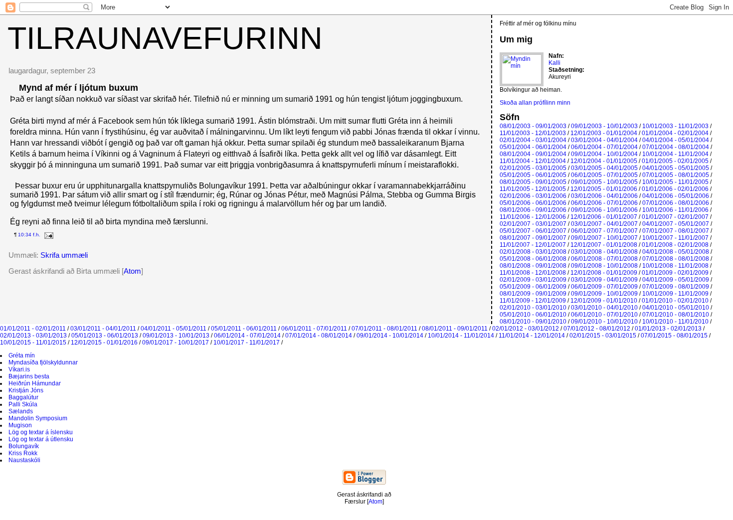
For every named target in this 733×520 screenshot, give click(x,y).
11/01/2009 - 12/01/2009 (533, 300)
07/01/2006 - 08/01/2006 (675, 202)
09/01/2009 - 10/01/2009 (604, 293)
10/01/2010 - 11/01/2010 (675, 321)
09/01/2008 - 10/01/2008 (604, 265)
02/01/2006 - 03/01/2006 (533, 195)
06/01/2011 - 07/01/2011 (314, 328)
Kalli (554, 62)
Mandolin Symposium (37, 418)
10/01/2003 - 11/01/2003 (675, 126)
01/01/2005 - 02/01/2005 (675, 161)
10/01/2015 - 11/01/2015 (33, 342)
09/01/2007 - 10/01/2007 (604, 237)
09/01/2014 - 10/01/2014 (390, 335)
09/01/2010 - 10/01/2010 (604, 321)
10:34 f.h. (29, 234)
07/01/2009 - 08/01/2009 (675, 286)
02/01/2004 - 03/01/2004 (533, 140)
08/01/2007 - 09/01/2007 (533, 237)
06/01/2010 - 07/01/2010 (604, 314)
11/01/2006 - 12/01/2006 (533, 216)
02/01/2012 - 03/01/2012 (525, 328)
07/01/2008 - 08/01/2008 (675, 258)
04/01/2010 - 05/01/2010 (675, 307)
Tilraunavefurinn (165, 37)
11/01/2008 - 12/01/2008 (533, 272)
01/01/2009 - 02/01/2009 (675, 272)
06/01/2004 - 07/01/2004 (604, 147)
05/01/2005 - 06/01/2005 (533, 175)
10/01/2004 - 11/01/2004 (675, 154)
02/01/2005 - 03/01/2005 (533, 168)
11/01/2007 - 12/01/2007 (533, 244)
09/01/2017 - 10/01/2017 (175, 342)
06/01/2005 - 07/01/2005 (604, 175)
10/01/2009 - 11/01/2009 (675, 293)
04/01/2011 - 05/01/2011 (173, 328)
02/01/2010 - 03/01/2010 (533, 307)
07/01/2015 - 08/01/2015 (674, 335)
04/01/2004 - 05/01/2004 (675, 140)
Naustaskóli (24, 460)
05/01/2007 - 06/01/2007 (533, 230)
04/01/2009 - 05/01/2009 (675, 279)
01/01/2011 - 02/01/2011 (33, 328)
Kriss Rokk (22, 453)
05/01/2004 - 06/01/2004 (533, 147)
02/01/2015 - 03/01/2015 (602, 335)
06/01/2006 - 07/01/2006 (604, 202)
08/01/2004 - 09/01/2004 (533, 154)
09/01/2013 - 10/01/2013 (176, 335)
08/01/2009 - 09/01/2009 (533, 293)
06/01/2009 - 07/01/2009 (604, 286)
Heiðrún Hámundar (34, 383)
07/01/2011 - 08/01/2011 (384, 328)
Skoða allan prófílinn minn (535, 102)
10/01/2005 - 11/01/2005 (675, 181)
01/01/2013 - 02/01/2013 (668, 328)
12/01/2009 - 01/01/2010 (603, 300)
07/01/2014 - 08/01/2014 (318, 335)
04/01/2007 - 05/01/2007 (675, 223)
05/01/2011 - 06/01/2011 (244, 328)
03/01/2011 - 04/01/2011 (103, 328)
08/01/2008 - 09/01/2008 (533, 265)
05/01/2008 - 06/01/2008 (533, 258)
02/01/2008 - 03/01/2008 (533, 251)
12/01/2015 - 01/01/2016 (104, 342)
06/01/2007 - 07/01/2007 (604, 230)
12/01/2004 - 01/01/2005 (603, 161)
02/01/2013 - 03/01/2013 (33, 335)
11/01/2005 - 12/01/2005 (533, 188)
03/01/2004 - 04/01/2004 (604, 140)
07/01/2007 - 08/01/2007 (675, 230)
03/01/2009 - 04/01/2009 (604, 279)
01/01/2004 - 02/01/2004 (675, 133)
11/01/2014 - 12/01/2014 (532, 335)
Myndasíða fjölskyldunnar (43, 362)
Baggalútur (23, 397)
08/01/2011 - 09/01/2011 (455, 328)
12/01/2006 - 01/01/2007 (603, 216)
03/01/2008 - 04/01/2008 (604, 251)
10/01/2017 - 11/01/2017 (246, 342)
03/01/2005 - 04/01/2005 (604, 168)
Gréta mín (21, 355)
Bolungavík (23, 446)
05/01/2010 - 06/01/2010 (533, 314)
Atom (132, 271)
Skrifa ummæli (64, 255)
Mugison (20, 425)
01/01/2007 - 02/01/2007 (675, 216)
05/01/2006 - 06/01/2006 (533, 202)
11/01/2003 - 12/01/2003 (533, 133)
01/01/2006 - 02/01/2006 (675, 188)
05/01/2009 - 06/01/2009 (533, 286)
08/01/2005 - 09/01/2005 (533, 181)
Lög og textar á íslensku (40, 432)
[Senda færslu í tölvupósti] (47, 234)
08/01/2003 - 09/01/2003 (533, 126)
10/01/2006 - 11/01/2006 (675, 209)
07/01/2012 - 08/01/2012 (596, 328)
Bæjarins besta (28, 376)
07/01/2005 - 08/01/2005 (675, 175)
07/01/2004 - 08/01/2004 (675, 147)
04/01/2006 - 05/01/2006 (675, 195)
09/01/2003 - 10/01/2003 (604, 126)
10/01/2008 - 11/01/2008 (675, 265)
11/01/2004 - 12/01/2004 (533, 161)
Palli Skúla (22, 404)
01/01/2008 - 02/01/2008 (675, 244)
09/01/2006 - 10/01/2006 (604, 209)
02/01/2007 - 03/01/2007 (533, 223)
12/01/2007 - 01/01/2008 (603, 244)
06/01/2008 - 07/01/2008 (604, 258)
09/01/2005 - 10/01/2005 (604, 181)
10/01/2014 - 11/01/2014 (461, 335)
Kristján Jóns (25, 390)
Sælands (20, 411)
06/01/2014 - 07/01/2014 (247, 335)
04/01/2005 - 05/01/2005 (675, 168)
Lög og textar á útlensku (40, 439)
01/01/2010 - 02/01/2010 (675, 300)
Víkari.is (19, 369)
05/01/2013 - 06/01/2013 (104, 335)
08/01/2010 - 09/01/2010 (533, 321)
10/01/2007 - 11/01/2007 (675, 237)
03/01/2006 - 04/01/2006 (604, 195)
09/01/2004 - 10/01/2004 (604, 154)
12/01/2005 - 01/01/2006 (603, 188)
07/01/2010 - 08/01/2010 (675, 314)
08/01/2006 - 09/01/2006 (533, 209)
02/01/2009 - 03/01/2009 (533, 279)
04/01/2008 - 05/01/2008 (675, 251)
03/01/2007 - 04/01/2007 (604, 223)
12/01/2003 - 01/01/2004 (603, 133)
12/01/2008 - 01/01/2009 (603, 272)
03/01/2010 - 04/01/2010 (604, 307)
